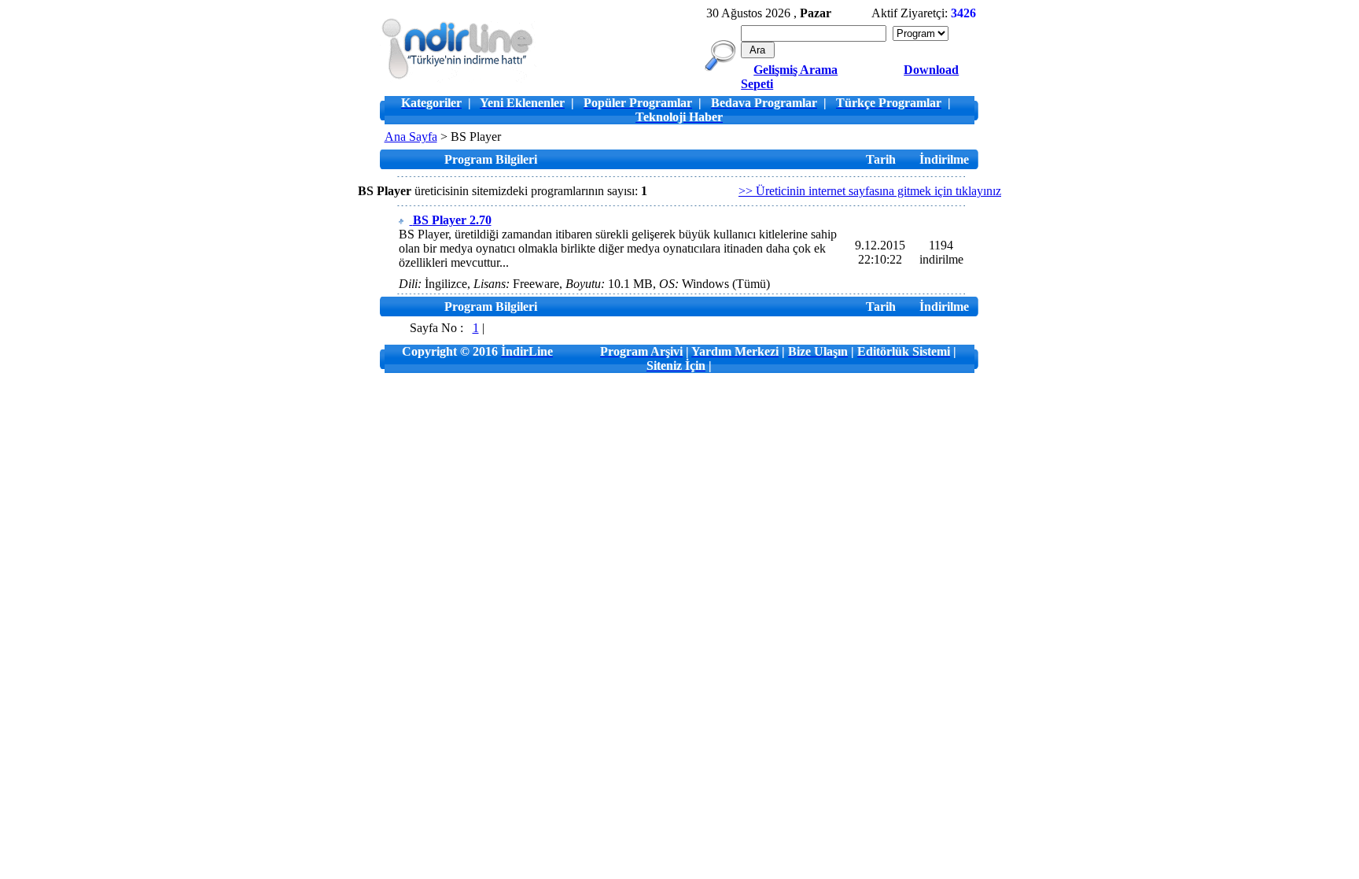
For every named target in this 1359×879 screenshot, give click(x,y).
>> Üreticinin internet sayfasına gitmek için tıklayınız (869, 191)
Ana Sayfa (411, 136)
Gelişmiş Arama (795, 69)
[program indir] (457, 78)
